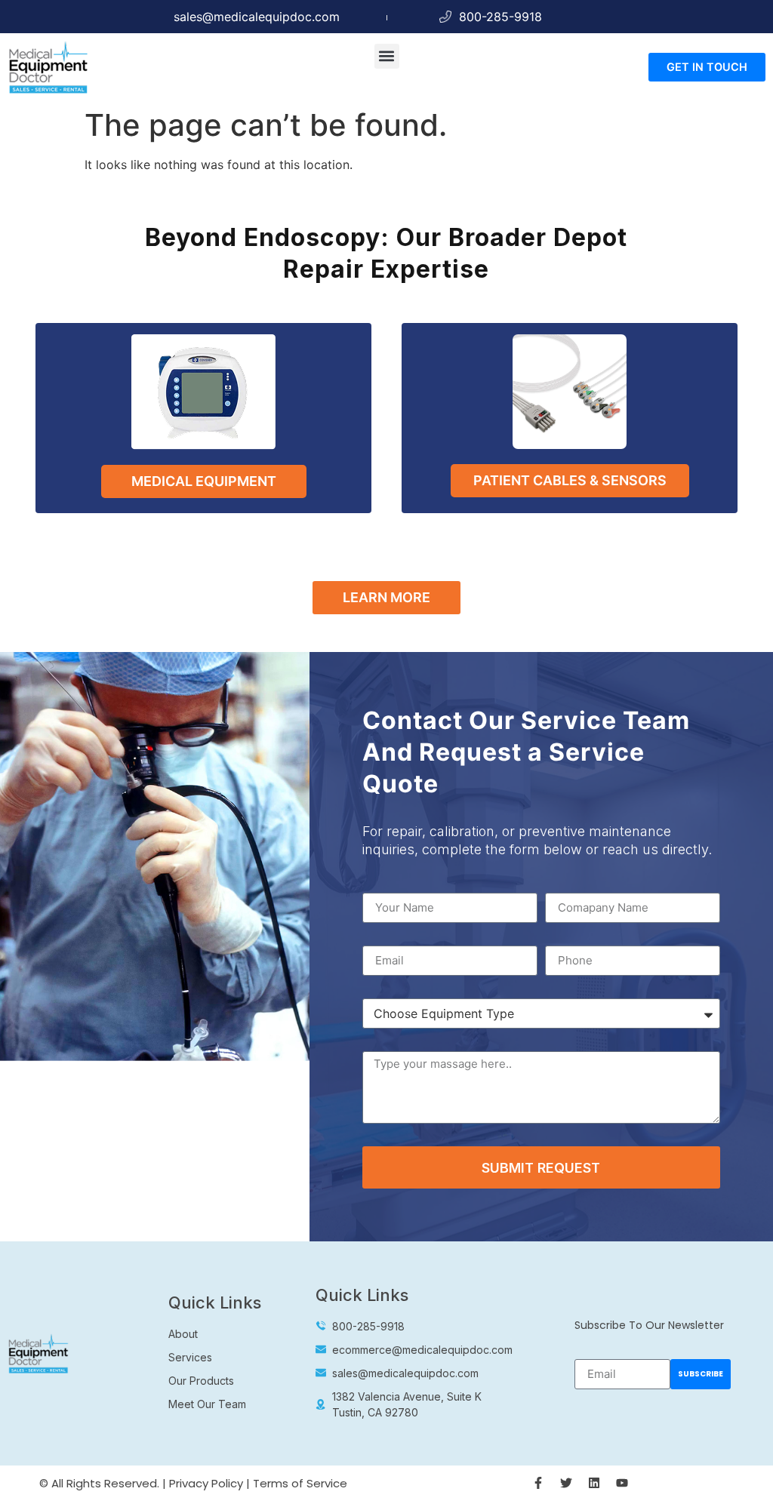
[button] (386, 56)
